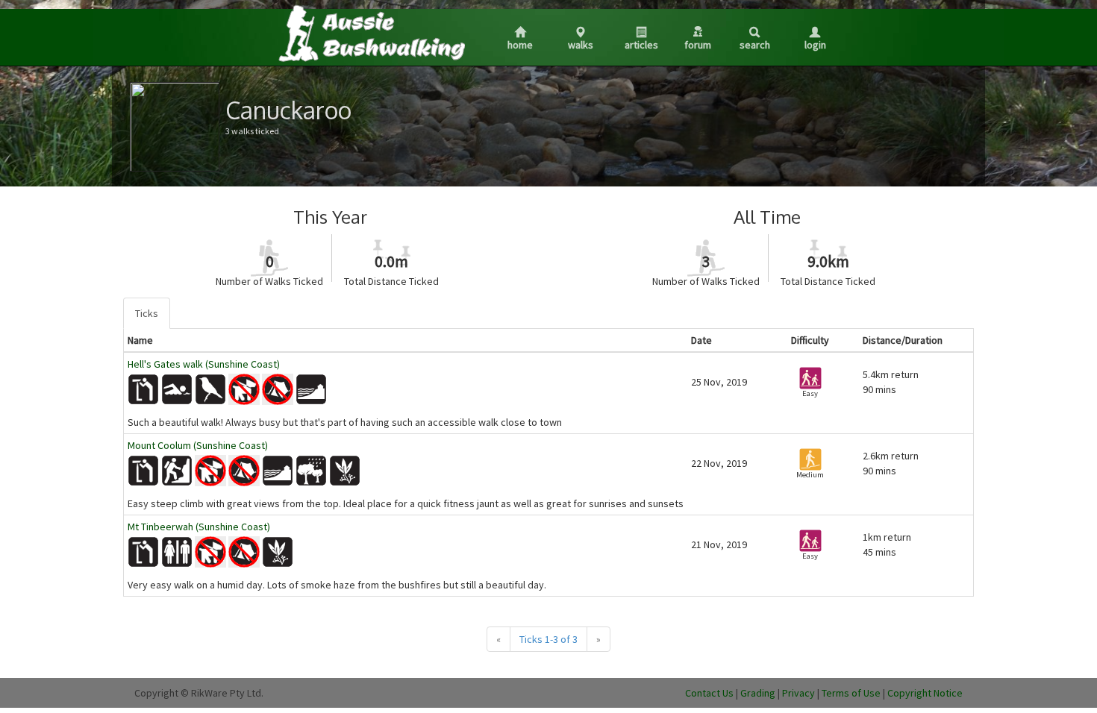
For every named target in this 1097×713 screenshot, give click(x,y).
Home (520, 44)
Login (815, 44)
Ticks (146, 313)
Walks (580, 44)
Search (755, 44)
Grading (757, 693)
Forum (697, 44)
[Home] (371, 33)
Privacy (798, 693)
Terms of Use (851, 693)
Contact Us (709, 693)
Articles (641, 44)
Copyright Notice (925, 693)
